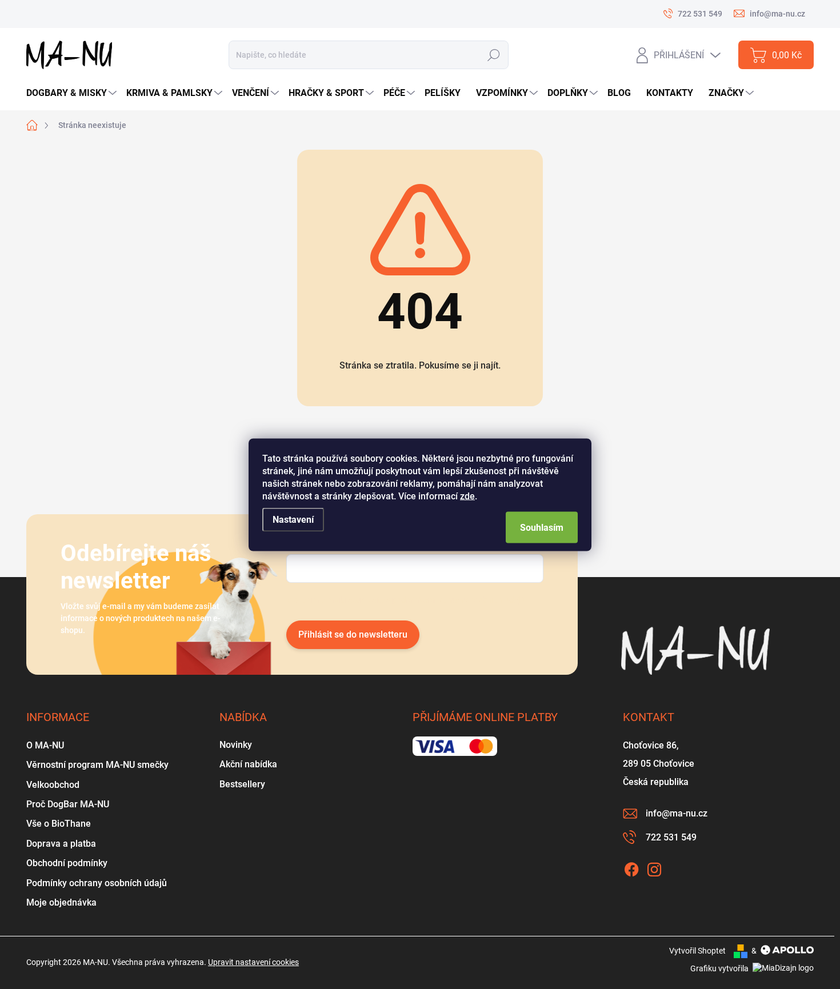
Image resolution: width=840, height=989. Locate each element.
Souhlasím (541, 527)
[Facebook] (631, 867)
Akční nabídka (248, 764)
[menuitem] (72, 93)
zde (467, 495)
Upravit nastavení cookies (253, 962)
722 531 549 (671, 837)
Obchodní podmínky (66, 863)
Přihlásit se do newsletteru (352, 634)
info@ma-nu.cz (676, 813)
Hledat (493, 55)
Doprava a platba (61, 843)
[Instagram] (654, 867)
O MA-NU (45, 745)
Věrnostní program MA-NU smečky (97, 764)
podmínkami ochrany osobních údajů (458, 599)
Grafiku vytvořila (720, 968)
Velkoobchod (52, 784)
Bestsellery (242, 784)
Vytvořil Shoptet (697, 950)
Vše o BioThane (58, 823)
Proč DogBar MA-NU (67, 804)
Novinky (235, 744)
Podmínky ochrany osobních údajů (96, 883)
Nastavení (293, 519)
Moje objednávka (61, 902)
